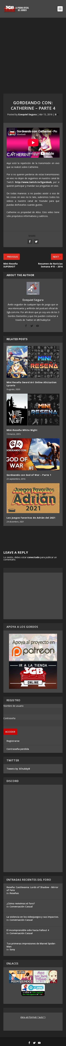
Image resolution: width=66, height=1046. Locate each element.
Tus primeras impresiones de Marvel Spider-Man (31, 945)
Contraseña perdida (18, 748)
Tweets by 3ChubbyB (18, 768)
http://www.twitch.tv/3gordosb (33, 182)
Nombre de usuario (13, 705)
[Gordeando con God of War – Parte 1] (33, 454)
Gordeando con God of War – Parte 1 (29, 474)
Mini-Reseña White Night (22, 430)
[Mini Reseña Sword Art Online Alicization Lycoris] (33, 362)
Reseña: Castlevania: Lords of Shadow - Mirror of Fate (32, 889)
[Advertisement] (33, 52)
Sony (12, 949)
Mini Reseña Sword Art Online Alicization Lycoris (32, 384)
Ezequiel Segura (27, 114)
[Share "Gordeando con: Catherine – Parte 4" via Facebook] (30, 241)
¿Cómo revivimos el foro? (21, 903)
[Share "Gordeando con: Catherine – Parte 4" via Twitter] (36, 241)
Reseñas (14, 893)
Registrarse (13, 740)
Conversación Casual (21, 906)
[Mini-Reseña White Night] (33, 409)
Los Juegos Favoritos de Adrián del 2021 (31, 517)
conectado (33, 557)
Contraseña (9, 718)
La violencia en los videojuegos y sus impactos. (33, 916)
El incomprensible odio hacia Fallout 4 (28, 930)
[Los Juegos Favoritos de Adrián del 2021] (33, 498)
